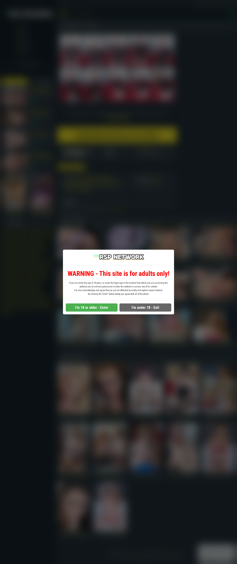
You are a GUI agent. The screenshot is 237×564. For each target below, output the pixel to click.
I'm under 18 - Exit (145, 307)
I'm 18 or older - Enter (91, 307)
